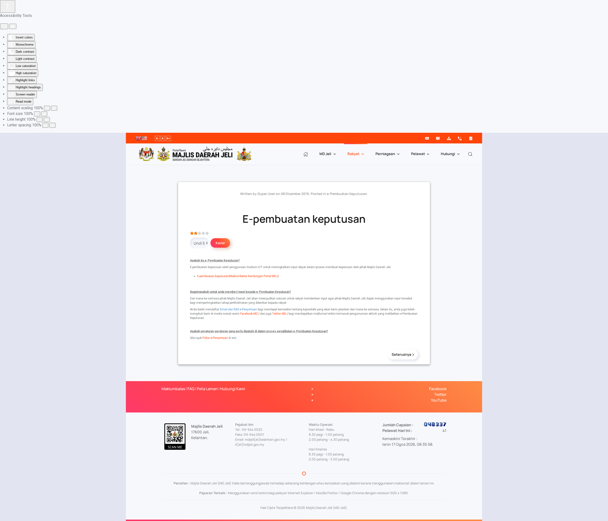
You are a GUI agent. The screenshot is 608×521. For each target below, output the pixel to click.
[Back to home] (195, 154)
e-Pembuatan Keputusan (347, 193)
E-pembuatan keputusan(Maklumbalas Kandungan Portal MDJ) (238, 276)
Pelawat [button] (418, 153)
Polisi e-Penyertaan (215, 338)
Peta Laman (207, 388)
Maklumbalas (173, 388)
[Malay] (145, 137)
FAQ (191, 388)
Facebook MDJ (249, 313)
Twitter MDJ (280, 313)
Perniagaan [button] (385, 153)
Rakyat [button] (353, 153)
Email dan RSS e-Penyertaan (238, 309)
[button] (470, 154)
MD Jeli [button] (325, 153)
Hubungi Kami (232, 388)
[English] (138, 137)
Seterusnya (401, 354)
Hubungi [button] (448, 153)
